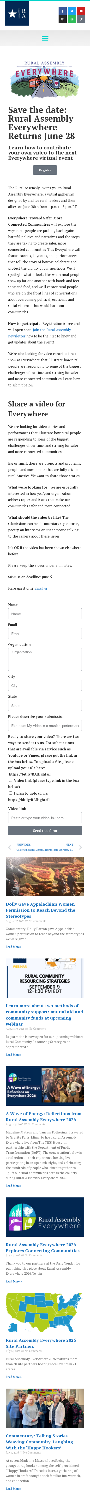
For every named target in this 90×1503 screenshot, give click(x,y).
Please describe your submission (36, 716)
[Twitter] (72, 11)
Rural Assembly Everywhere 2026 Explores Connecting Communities (43, 1247)
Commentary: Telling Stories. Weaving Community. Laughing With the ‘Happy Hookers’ (39, 1442)
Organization (19, 644)
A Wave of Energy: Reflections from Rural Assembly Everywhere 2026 (44, 1116)
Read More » (14, 947)
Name (13, 604)
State (12, 696)
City (11, 676)
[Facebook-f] (63, 11)
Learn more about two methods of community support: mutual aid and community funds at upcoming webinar (44, 1015)
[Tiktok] (81, 19)
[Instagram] (63, 19)
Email (12, 624)
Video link (17, 808)
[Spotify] (72, 19)
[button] (45, 38)
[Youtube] (81, 11)
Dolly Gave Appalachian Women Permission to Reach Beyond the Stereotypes (40, 910)
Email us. (41, 588)
